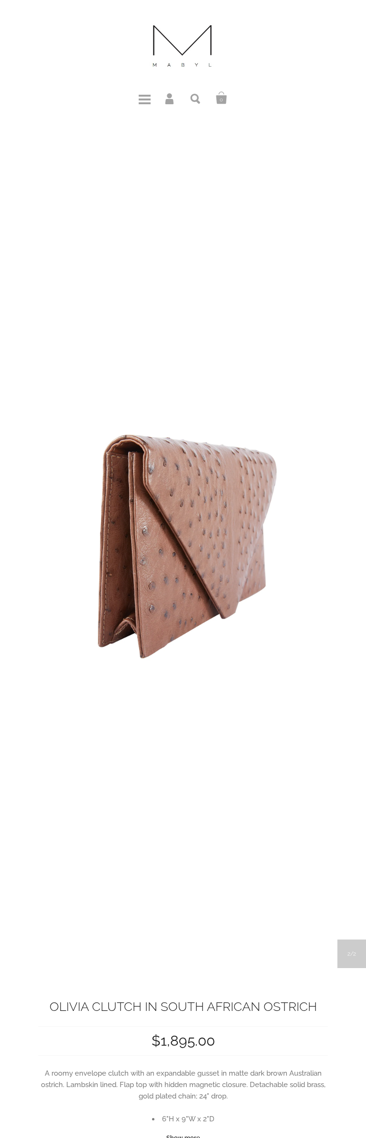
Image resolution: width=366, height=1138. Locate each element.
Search (195, 98)
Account (170, 98)
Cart (221, 98)
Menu (144, 98)
